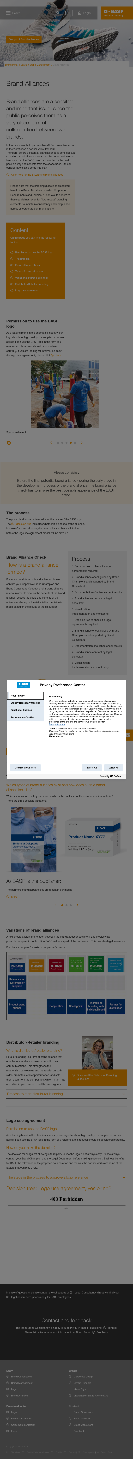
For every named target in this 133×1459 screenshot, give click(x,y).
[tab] (25, 695)
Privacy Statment (57, 724)
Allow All (113, 767)
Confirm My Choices (25, 767)
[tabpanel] (86, 718)
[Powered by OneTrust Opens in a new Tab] (111, 777)
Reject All (92, 767)
